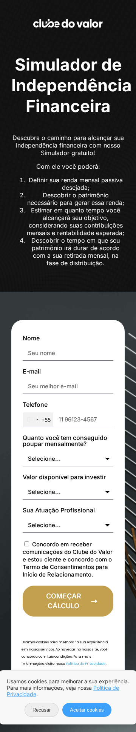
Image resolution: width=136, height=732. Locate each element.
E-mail (32, 371)
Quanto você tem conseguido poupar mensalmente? (65, 441)
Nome (31, 338)
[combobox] (38, 419)
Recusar (41, 710)
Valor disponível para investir (64, 477)
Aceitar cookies (87, 710)
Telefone (35, 404)
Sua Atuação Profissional (59, 510)
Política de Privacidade (86, 663)
